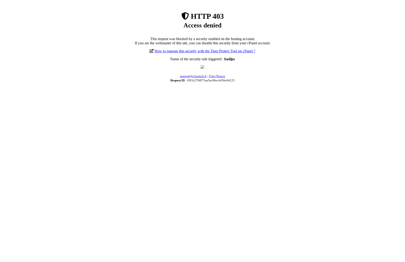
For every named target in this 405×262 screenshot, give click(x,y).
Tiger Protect (217, 76)
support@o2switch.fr (193, 76)
